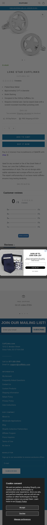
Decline (22, 514)
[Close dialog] (45, 251)
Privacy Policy (21, 501)
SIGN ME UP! (35, 267)
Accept (22, 508)
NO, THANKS (35, 271)
